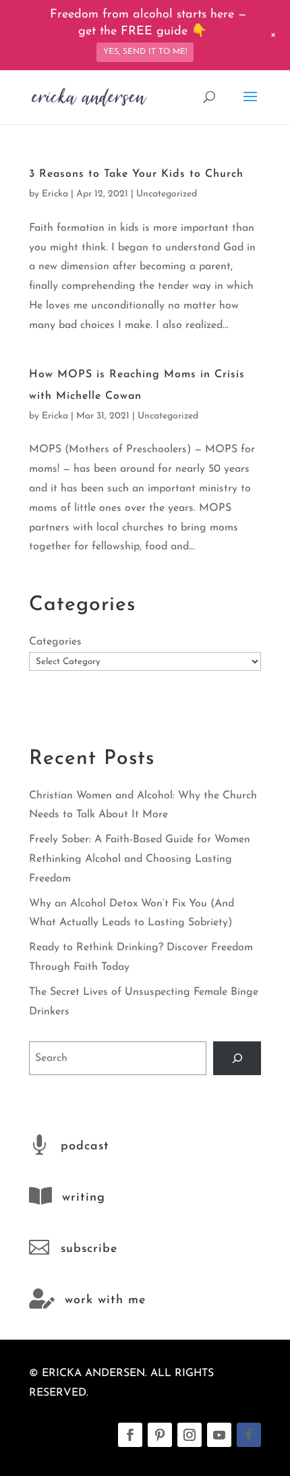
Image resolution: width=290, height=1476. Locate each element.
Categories (55, 641)
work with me (105, 1300)
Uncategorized (166, 194)
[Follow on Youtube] (219, 1435)
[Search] (237, 1057)
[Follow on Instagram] (189, 1435)
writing (83, 1198)
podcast (85, 1147)
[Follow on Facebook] (130, 1435)
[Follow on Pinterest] (160, 1435)
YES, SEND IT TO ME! (145, 52)
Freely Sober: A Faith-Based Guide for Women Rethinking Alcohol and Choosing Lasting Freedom (139, 859)
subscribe (89, 1249)
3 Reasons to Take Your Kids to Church (136, 174)
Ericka (55, 194)
